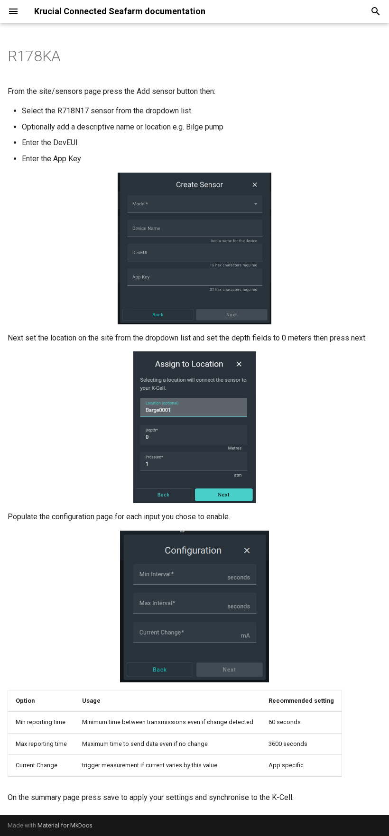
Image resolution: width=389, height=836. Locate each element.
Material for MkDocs (65, 825)
